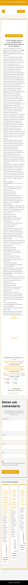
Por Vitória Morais (16, 388)
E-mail (4, 443)
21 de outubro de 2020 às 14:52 (15, 390)
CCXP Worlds (15, 393)
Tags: (10, 393)
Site (3, 452)
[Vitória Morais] (14, 328)
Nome (3, 435)
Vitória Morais (14, 338)
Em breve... (21, 11)
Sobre (14, 316)
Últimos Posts (14, 318)
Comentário (5, 418)
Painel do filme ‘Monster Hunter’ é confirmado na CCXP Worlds (14, 499)
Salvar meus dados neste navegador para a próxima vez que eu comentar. (13, 464)
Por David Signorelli (15, 545)
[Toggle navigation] (3, 11)
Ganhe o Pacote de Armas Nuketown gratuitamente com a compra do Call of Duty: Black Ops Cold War (14, 368)
